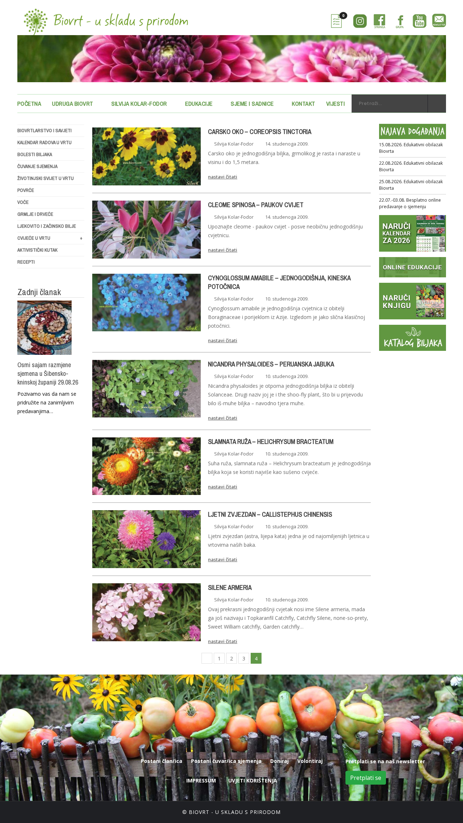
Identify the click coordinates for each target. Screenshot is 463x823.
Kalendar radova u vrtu (44, 142)
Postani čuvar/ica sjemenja (226, 760)
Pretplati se (365, 778)
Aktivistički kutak (37, 250)
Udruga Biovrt (72, 104)
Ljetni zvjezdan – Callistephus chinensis (270, 514)
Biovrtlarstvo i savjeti (44, 130)
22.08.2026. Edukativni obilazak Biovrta (411, 166)
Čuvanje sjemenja (37, 166)
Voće (23, 202)
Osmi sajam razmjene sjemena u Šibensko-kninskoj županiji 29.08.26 (47, 374)
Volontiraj (310, 760)
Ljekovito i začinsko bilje (46, 226)
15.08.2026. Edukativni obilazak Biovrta (411, 148)
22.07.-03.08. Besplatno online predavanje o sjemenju (410, 203)
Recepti (26, 262)
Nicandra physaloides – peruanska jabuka (271, 364)
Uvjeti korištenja (252, 780)
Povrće (25, 190)
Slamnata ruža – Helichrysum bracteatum (271, 441)
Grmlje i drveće (35, 214)
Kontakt (303, 104)
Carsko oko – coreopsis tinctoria (259, 131)
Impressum (201, 780)
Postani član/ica (161, 760)
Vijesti (335, 104)
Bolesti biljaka (34, 154)
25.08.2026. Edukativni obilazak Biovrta (411, 185)
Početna (29, 104)
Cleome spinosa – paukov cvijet (255, 205)
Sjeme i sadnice (252, 104)
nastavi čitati (222, 176)
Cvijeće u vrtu (49, 238)
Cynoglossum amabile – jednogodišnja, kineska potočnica (279, 282)
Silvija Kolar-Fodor (139, 104)
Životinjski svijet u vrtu (45, 178)
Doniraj (279, 760)
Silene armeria (230, 587)
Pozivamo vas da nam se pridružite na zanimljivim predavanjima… (46, 402)
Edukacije (199, 104)
